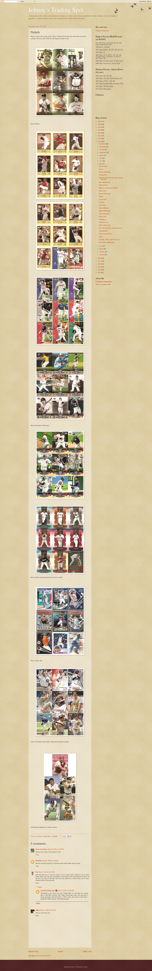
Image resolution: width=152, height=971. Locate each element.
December (102, 144)
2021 (99, 136)
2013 (99, 272)
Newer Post (33, 951)
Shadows (101, 202)
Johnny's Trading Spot (56, 9)
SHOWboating (103, 231)
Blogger (85, 967)
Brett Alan (39, 860)
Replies (40, 887)
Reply (37, 854)
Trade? (101, 196)
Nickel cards (102, 191)
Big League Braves (104, 182)
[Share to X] (66, 836)
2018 (99, 258)
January (102, 254)
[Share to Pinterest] (70, 836)
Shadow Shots (103, 185)
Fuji (37, 872)
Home (60, 951)
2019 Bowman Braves (105, 234)
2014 (99, 270)
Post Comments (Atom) (44, 956)
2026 (99, 121)
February (102, 252)
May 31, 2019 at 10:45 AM (66, 890)
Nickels (101, 169)
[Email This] (63, 836)
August (101, 155)
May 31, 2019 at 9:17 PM (48, 910)
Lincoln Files (103, 199)
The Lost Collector (41, 849)
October (102, 149)
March (101, 249)
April (100, 246)
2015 (99, 267)
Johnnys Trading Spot (48, 890)
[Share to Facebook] (68, 836)
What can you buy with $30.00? (108, 188)
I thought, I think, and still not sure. (109, 239)
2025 (99, 124)
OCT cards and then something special (110, 228)
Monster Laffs (103, 166)
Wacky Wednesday (105, 172)
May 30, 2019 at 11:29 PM (50, 860)
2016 (99, 264)
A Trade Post (103, 175)
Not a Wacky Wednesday (106, 242)
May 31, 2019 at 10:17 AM (46, 872)
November (102, 147)
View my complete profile (103, 284)
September (102, 152)
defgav (38, 910)
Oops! (101, 236)
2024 (99, 127)
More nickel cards (104, 214)
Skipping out (102, 219)
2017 (99, 261)
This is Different (103, 208)
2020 (99, 138)
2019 (99, 141)
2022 (99, 133)
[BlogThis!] (64, 836)
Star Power (102, 205)
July (100, 158)
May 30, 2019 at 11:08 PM (56, 849)
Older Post (87, 951)
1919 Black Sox (103, 222)
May (100, 164)
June (101, 161)
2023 (99, 130)
